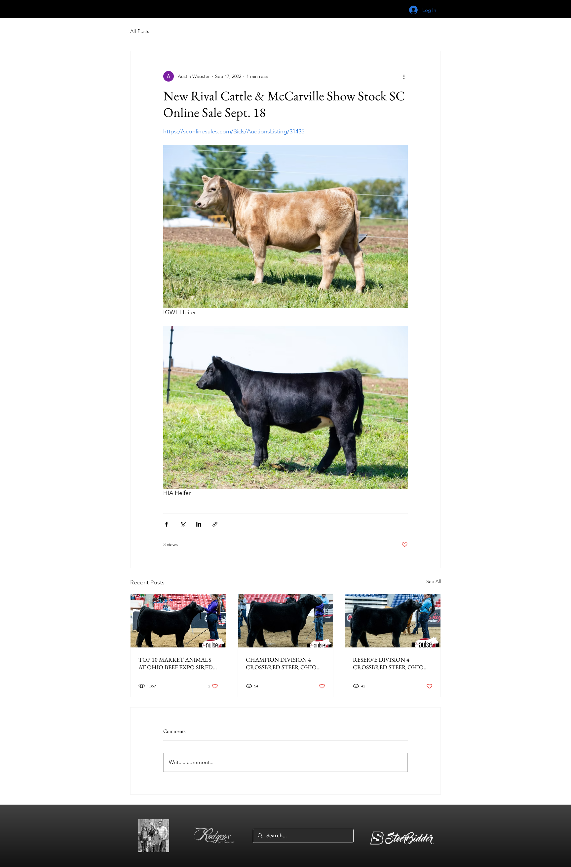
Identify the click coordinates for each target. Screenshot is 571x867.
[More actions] (404, 76)
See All (433, 581)
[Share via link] (215, 524)
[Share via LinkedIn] (199, 524)
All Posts (139, 31)
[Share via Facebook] (166, 524)
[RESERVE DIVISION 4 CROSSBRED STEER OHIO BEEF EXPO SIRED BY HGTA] (392, 620)
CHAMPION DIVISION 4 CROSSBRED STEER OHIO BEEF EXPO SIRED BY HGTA (283, 663)
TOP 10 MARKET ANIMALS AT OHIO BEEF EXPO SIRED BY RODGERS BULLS (175, 663)
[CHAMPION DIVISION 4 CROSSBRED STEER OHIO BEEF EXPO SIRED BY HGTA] (285, 620)
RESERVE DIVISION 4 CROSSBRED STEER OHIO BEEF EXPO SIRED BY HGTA (390, 663)
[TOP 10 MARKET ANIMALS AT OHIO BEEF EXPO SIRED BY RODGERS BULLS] (178, 620)
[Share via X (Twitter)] (182, 524)
